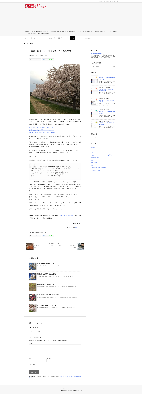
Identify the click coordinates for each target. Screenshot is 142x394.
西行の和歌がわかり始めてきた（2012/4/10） (41, 128)
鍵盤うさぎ (78, 227)
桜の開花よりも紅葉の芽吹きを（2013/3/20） (41, 130)
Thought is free (79, 390)
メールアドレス (51, 358)
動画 (92, 160)
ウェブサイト (32, 364)
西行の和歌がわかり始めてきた (45, 263)
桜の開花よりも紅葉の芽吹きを (45, 284)
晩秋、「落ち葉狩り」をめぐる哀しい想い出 (49, 295)
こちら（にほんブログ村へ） (67, 215)
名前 (30, 358)
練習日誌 (93, 147)
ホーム (26, 43)
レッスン (93, 150)
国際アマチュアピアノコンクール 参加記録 (102, 155)
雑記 (32, 43)
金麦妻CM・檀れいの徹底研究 (99, 167)
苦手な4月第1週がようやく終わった (46, 305)
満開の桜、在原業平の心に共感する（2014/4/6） (42, 132)
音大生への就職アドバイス (98, 170)
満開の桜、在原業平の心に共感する (46, 274)
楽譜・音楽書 (94, 162)
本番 (92, 152)
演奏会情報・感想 (95, 157)
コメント (31, 343)
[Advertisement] (71, 20)
